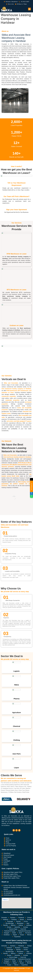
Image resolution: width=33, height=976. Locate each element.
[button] (29, 9)
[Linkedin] (19, 830)
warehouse (10, 457)
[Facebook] (13, 830)
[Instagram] (16, 830)
